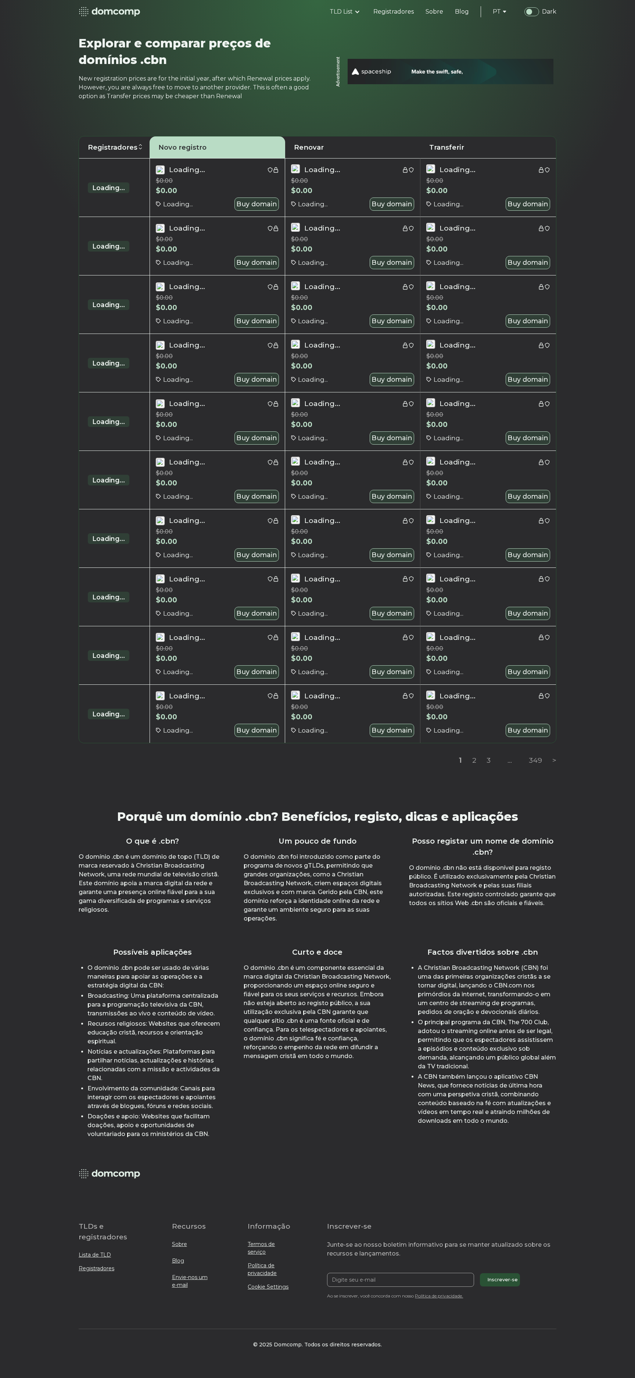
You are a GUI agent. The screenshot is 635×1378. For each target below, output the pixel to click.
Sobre (179, 1244)
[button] (344, 12)
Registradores (96, 1268)
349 (535, 760)
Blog (178, 1260)
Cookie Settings (268, 1286)
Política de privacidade (262, 1269)
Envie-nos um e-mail (190, 1281)
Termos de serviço (261, 1248)
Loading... (108, 188)
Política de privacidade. (439, 1296)
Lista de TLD (95, 1254)
